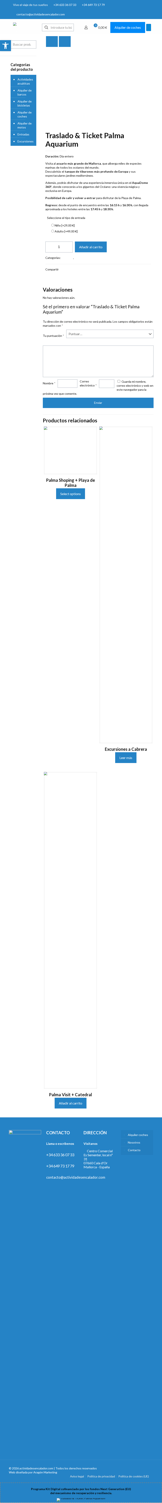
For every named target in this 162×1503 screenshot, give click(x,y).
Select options (70, 494)
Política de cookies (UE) (133, 1476)
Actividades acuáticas (25, 81)
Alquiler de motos (25, 125)
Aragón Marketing (45, 1472)
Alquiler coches (138, 1135)
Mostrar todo (141, 41)
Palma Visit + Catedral (70, 1094)
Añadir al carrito (91, 247)
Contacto (134, 1150)
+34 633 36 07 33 (64, 5)
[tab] (98, 285)
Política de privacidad (101, 1476)
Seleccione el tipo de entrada (66, 218)
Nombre (49, 383)
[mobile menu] (148, 27)
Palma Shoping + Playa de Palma (70, 483)
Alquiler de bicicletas (25, 103)
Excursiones (82, 257)
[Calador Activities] (21, 27)
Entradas (67, 257)
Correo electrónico (88, 383)
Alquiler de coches (128, 27)
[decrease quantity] (50, 247)
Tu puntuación (53, 335)
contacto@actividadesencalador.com (40, 14)
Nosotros (134, 1142)
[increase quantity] (68, 247)
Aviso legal (77, 1476)
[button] (5, 45)
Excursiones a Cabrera (126, 749)
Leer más (125, 758)
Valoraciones (52, 285)
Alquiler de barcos (25, 92)
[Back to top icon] (148, 1468)
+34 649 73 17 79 (93, 5)
